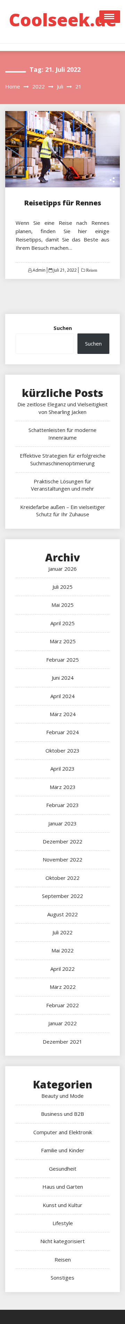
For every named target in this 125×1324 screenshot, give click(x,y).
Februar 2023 (62, 804)
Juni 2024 (63, 677)
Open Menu (109, 16)
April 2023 (62, 768)
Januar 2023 (62, 823)
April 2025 (62, 623)
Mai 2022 (62, 950)
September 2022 (62, 895)
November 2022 (62, 859)
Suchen (62, 327)
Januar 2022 (62, 1023)
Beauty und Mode (62, 1095)
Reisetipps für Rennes (62, 202)
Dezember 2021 (62, 1041)
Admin (39, 270)
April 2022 (62, 968)
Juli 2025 (62, 586)
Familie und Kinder (62, 1150)
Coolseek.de (63, 20)
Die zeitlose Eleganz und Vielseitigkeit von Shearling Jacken (62, 408)
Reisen (91, 270)
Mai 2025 (62, 604)
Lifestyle (62, 1223)
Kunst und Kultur (62, 1205)
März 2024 (63, 714)
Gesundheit (62, 1168)
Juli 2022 (62, 932)
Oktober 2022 (62, 877)
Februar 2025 (62, 659)
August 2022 (62, 914)
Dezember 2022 (62, 841)
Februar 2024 (62, 732)
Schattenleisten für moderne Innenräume (62, 433)
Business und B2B (62, 1113)
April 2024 (62, 696)
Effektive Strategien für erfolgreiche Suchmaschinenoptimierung (63, 459)
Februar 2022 (62, 1005)
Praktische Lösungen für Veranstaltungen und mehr (62, 485)
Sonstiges (62, 1277)
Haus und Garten (62, 1186)
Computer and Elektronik (62, 1132)
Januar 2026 (62, 568)
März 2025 (63, 641)
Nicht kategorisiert (62, 1241)
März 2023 (63, 786)
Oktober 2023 (62, 750)
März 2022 (63, 986)
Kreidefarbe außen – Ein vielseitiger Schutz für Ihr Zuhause (62, 510)
